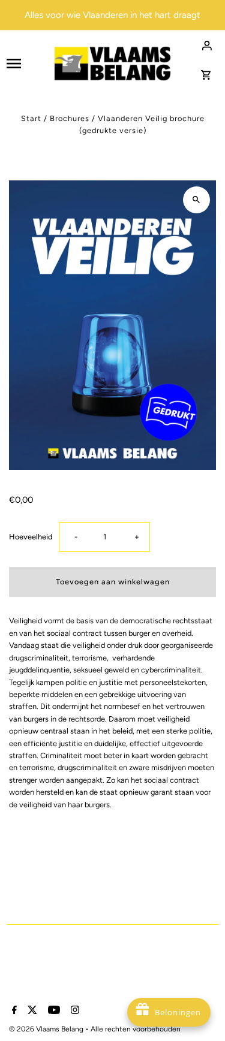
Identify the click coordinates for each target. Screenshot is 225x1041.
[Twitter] (31, 1011)
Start (31, 118)
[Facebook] (13, 1011)
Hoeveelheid (31, 536)
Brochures (69, 118)
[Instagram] (73, 1011)
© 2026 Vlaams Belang (47, 1029)
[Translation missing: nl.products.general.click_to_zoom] (196, 199)
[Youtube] (52, 1011)
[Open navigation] (26, 64)
